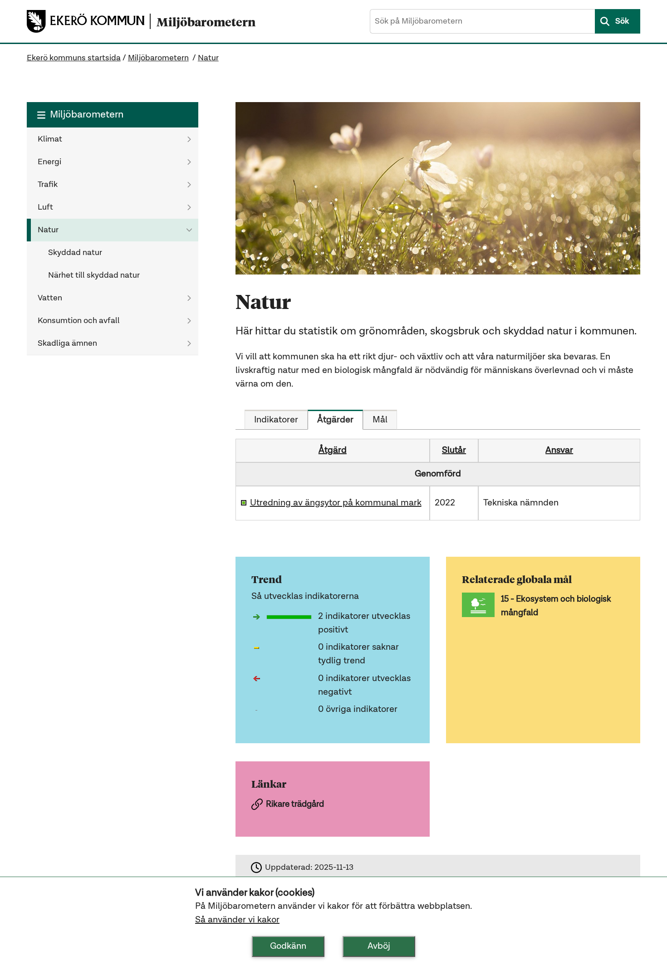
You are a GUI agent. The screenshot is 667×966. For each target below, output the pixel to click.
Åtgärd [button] (333, 450)
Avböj (379, 946)
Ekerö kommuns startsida (74, 58)
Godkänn (288, 946)
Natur (208, 58)
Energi (49, 162)
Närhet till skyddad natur (94, 275)
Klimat (50, 139)
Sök (622, 21)
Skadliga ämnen (67, 343)
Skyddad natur (75, 253)
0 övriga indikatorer (357, 709)
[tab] (276, 420)
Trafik (48, 185)
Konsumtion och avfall (79, 321)
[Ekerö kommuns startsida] (88, 21)
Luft (45, 207)
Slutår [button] (454, 450)
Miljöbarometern (158, 58)
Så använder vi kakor (237, 920)
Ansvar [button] (559, 450)
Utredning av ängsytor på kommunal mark (336, 503)
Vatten (50, 298)
